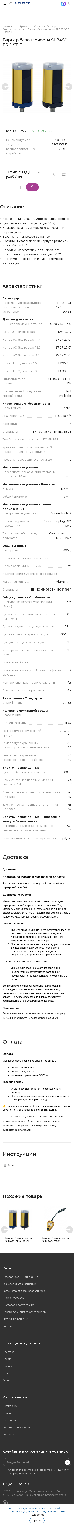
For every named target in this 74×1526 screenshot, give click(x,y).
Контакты (8, 1434)
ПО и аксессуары (13, 1298)
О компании (10, 1406)
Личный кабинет (13, 1420)
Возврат (8, 1373)
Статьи (7, 1413)
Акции (6, 1380)
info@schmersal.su (56, 1494)
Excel (11, 1165)
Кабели (7, 1326)
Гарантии (8, 1366)
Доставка (8, 1352)
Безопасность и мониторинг (20, 1277)
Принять (37, 1520)
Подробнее (37, 1514)
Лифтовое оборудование (18, 1305)
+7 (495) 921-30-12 (18, 1484)
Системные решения (16, 1319)
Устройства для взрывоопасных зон (25, 1291)
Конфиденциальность (16, 1427)
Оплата (7, 1359)
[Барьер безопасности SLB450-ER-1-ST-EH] (37, 86)
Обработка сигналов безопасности (25, 1312)
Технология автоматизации (19, 1284)
